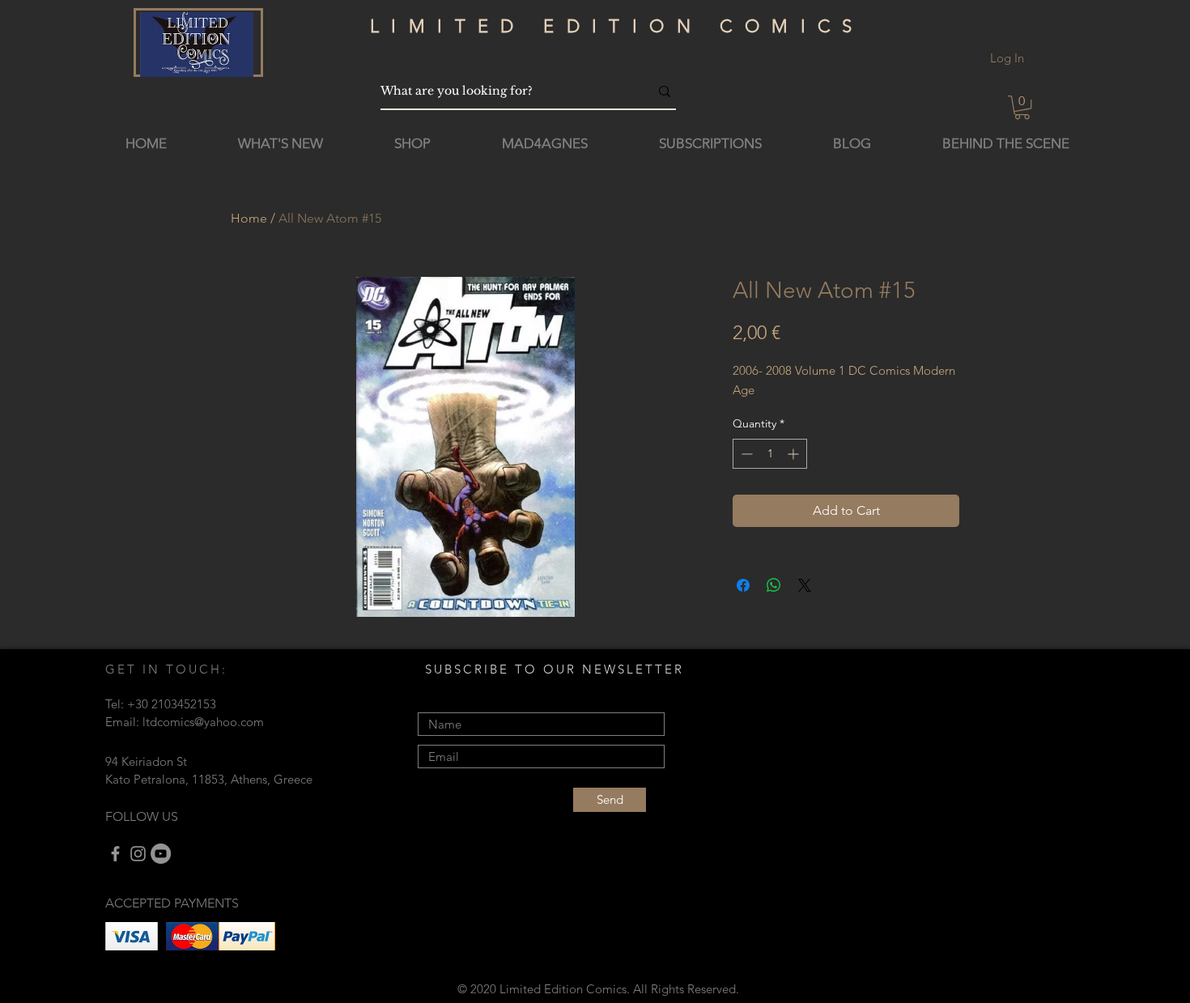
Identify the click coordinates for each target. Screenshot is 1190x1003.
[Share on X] (804, 585)
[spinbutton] (769, 454)
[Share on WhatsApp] (774, 585)
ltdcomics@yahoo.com (203, 721)
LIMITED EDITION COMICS (617, 26)
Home (249, 218)
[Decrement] (745, 454)
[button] (1022, 107)
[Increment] (794, 454)
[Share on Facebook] (743, 585)
